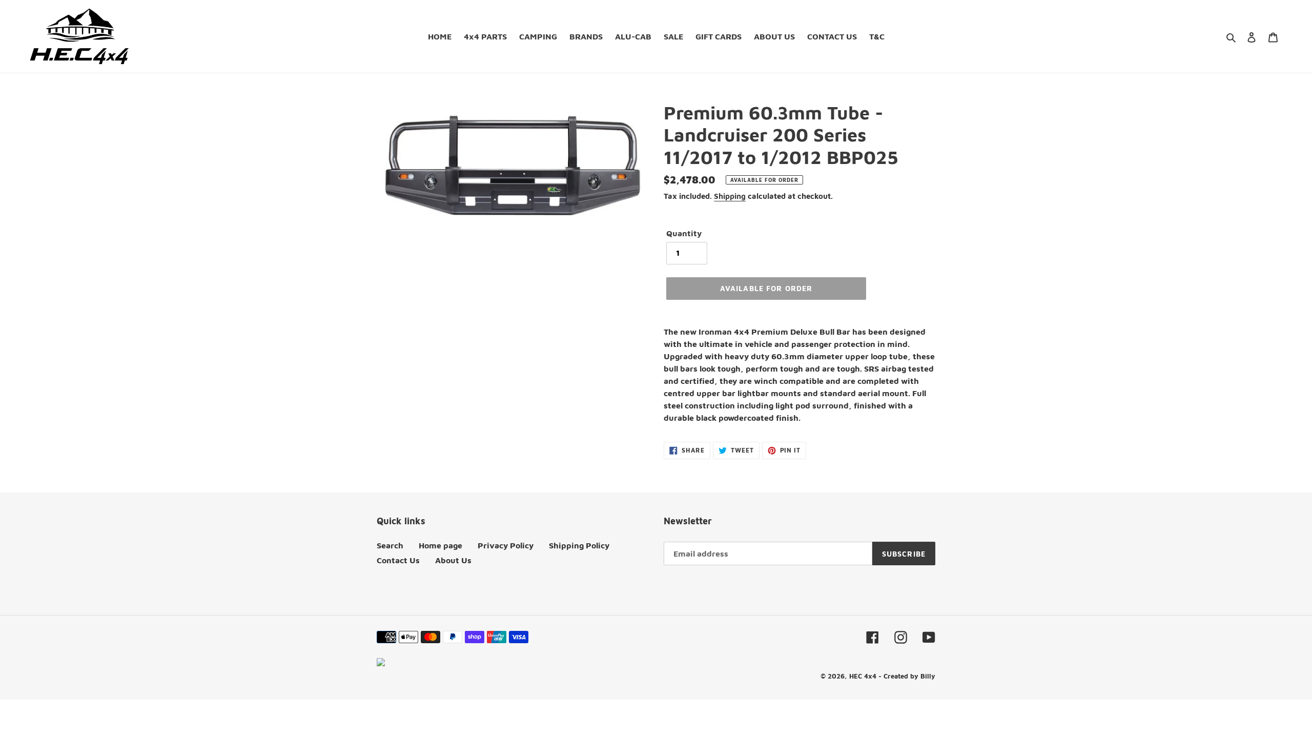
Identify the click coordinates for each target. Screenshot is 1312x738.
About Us (453, 560)
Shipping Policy (579, 545)
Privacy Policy (506, 545)
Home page (440, 545)
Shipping (730, 196)
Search (390, 545)
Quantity (684, 233)
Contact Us (398, 560)
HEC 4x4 (862, 676)
